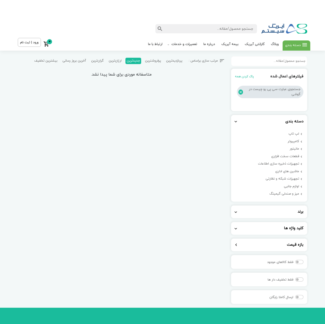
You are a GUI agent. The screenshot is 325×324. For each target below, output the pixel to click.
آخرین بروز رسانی (74, 60)
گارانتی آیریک (255, 44)
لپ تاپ (293, 133)
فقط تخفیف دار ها (280, 279)
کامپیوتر (293, 141)
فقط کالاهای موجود (280, 262)
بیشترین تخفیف (45, 60)
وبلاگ (275, 44)
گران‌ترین (97, 60)
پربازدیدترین (174, 60)
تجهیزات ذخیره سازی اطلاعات (278, 163)
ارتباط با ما (155, 44)
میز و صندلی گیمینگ (284, 194)
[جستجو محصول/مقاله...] (160, 28)
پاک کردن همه (244, 77)
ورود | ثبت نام (29, 42)
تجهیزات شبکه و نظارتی (282, 178)
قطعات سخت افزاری (285, 156)
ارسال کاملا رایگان (281, 297)
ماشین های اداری (287, 171)
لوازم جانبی (291, 186)
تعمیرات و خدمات (184, 44)
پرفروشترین (153, 60)
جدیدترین (133, 60)
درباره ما (209, 44)
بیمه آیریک (229, 44)
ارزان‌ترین (115, 60)
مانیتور (294, 148)
